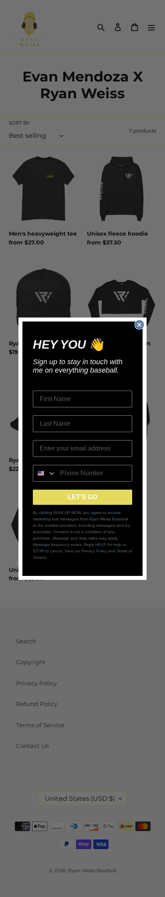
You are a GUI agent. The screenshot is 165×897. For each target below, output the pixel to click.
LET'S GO (82, 497)
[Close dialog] (139, 325)
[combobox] (44, 473)
